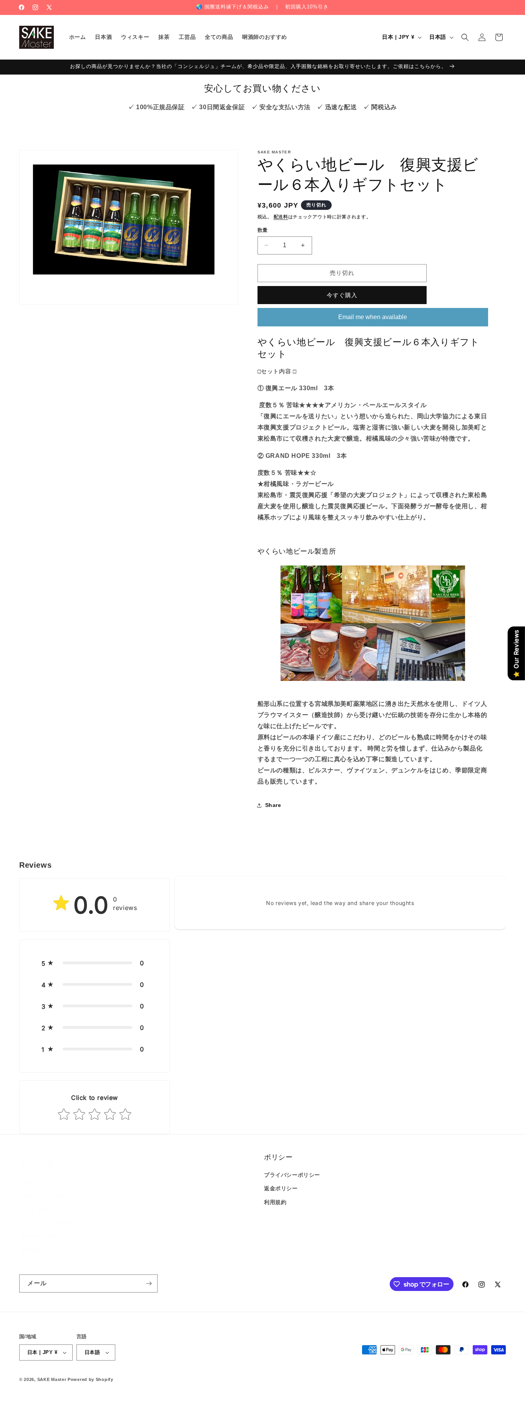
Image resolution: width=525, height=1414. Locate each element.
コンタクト (33, 1256)
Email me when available (372, 317)
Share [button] (273, 805)
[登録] (148, 1283)
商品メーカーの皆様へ (47, 1216)
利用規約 (275, 1202)
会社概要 (30, 1242)
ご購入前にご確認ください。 (55, 1188)
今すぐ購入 (342, 295)
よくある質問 (36, 1202)
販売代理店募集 (38, 1229)
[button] (465, 37)
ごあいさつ (33, 1175)
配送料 (281, 217)
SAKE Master (51, 1379)
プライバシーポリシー (292, 1175)
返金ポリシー (281, 1188)
